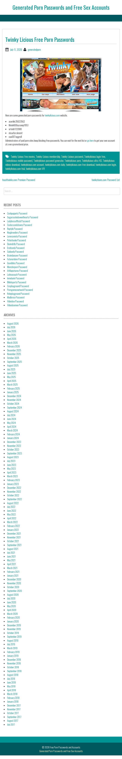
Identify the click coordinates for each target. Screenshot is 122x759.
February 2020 (13, 617)
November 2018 (14, 663)
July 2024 (11, 415)
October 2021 (13, 541)
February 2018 (13, 698)
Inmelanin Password (15, 278)
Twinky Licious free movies (23, 156)
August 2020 (13, 594)
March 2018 (12, 694)
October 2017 (13, 713)
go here (90, 140)
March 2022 (12, 522)
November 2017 (14, 709)
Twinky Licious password (72, 156)
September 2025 (14, 362)
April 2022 (11, 518)
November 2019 (14, 629)
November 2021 (14, 537)
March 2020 (12, 614)
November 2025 (14, 354)
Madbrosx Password (15, 297)
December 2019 (14, 625)
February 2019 (13, 652)
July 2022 (11, 507)
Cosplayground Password (18, 286)
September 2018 (14, 671)
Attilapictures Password (17, 270)
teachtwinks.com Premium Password (18, 180)
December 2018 (14, 659)
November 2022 (14, 491)
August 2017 (12, 720)
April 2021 (11, 564)
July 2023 (11, 461)
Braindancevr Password (17, 255)
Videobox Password (15, 301)
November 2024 (14, 400)
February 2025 (13, 388)
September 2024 (14, 407)
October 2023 (13, 449)
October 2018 (13, 667)
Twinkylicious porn (73, 161)
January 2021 (12, 575)
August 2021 (12, 549)
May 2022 (11, 514)
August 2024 (13, 411)
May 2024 (11, 423)
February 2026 (13, 346)
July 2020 (11, 598)
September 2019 (14, 636)
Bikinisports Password (16, 282)
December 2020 (14, 579)
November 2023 (14, 446)
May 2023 (11, 468)
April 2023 (11, 472)
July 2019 (11, 644)
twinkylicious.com (52, 115)
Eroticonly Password (15, 248)
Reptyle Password (14, 229)
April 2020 (11, 610)
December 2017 (14, 705)
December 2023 (14, 442)
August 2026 (13, 323)
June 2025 (11, 373)
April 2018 (11, 690)
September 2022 (14, 499)
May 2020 (11, 606)
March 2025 (12, 384)
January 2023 (13, 484)
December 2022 (14, 487)
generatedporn (34, 49)
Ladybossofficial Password (18, 221)
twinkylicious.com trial (15, 169)
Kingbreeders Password (17, 232)
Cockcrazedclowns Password (19, 225)
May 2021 (11, 560)
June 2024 (11, 419)
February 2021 (13, 572)
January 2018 (12, 701)
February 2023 (13, 480)
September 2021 (14, 545)
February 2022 (13, 526)
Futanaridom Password (17, 259)
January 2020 (13, 621)
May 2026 (11, 335)
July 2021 (11, 552)
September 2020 (14, 591)
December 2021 (14, 533)
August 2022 (13, 503)
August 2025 (13, 365)
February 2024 (13, 434)
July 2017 (11, 724)
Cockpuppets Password (17, 213)
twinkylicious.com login (106, 165)
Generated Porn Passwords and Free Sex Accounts (61, 7)
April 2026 (11, 339)
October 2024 (13, 403)
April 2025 (11, 381)
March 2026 (12, 342)
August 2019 (12, 640)
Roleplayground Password (18, 293)
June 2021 (11, 556)
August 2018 (12, 675)
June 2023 (11, 465)
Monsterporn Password (17, 267)
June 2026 (11, 331)
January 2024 (13, 438)
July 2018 (11, 679)
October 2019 (13, 633)
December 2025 (14, 350)
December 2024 (14, 396)
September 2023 (14, 453)
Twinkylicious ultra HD (92, 161)
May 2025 (11, 377)
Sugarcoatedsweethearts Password (22, 217)
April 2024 (11, 426)
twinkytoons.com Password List (106, 180)
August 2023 (13, 457)
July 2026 (11, 327)
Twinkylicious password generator (48, 161)
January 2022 (13, 530)
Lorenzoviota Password (17, 236)
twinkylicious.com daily (55, 165)
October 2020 (13, 587)
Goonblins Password (15, 263)
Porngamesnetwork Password (20, 290)
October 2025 (13, 358)
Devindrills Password (16, 244)
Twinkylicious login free (94, 156)
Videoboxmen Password (17, 305)
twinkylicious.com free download (80, 165)
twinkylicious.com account (32, 165)
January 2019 (12, 656)
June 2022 (11, 510)
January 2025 (13, 392)
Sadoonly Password (15, 251)
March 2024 (12, 430)
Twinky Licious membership (48, 156)
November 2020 (14, 583)
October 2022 (13, 495)
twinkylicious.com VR (35, 169)
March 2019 (12, 648)
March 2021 (12, 568)
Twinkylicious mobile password (18, 161)
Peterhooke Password (16, 240)
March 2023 (12, 476)
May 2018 (11, 686)
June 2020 (11, 602)
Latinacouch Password (16, 274)
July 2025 (11, 369)
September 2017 (14, 717)
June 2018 (11, 682)
